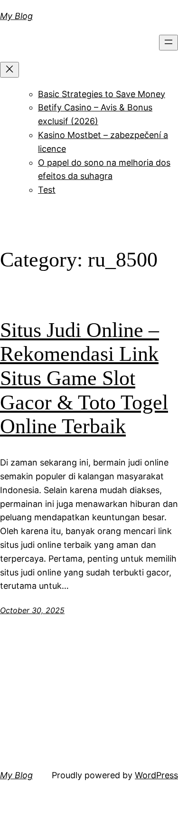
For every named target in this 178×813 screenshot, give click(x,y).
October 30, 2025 (32, 610)
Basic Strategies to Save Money (101, 94)
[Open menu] (168, 42)
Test (47, 190)
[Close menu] (9, 70)
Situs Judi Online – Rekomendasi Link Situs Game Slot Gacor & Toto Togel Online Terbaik (84, 378)
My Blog (16, 16)
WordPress (156, 775)
